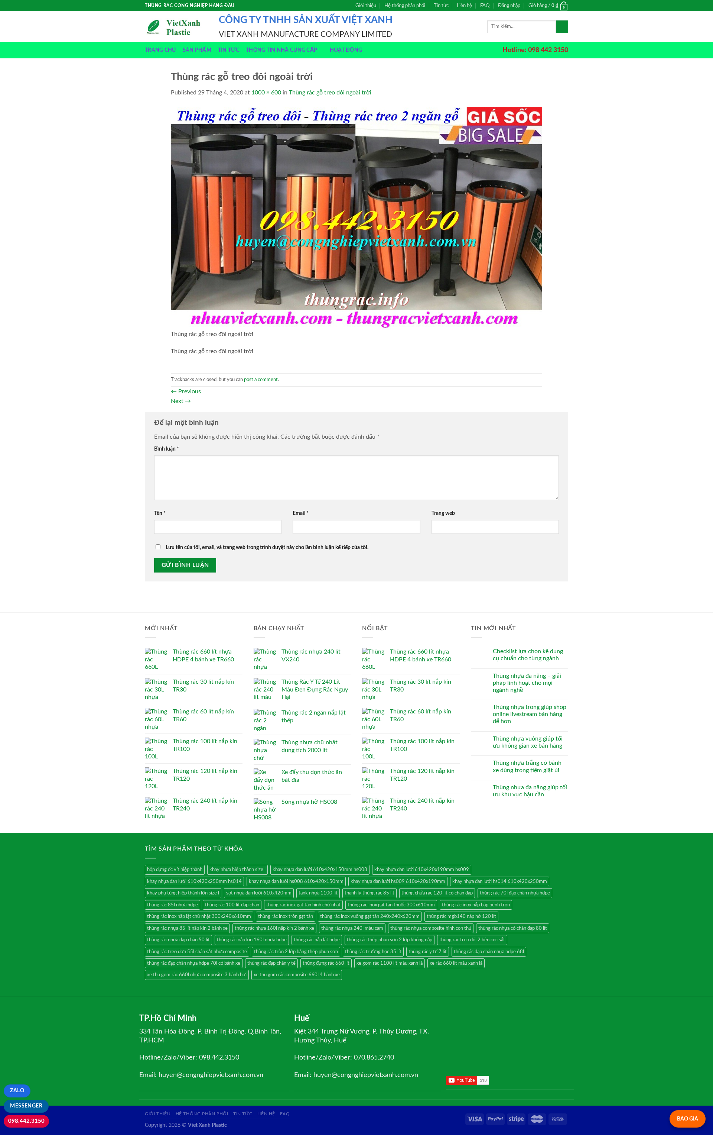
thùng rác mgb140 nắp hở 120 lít (461, 916)
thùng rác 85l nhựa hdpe (172, 905)
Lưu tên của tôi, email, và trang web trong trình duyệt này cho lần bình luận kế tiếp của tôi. (267, 547)
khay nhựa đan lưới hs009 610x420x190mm (398, 881)
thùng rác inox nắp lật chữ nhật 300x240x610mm (199, 916)
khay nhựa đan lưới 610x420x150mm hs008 (320, 869)
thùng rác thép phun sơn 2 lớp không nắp (389, 940)
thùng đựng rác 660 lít (326, 963)
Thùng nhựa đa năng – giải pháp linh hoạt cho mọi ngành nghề (527, 683)
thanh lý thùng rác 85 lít (369, 893)
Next (181, 401)
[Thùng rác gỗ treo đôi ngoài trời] (356, 218)
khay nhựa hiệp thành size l (237, 869)
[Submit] (562, 26)
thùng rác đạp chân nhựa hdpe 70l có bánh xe (193, 963)
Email (301, 513)
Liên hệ (464, 5)
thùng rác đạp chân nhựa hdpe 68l (489, 951)
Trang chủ (160, 50)
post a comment (261, 379)
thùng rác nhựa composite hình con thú (430, 928)
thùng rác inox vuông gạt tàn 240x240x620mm (370, 916)
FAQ (484, 5)
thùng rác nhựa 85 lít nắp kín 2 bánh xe (187, 928)
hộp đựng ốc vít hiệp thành (174, 869)
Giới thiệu (365, 5)
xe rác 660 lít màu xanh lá (456, 963)
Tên (160, 513)
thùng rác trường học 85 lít (373, 951)
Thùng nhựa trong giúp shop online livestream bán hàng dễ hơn (529, 714)
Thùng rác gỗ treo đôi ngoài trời (330, 93)
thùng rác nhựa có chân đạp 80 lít (512, 928)
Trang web (443, 513)
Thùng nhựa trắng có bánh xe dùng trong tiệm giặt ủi (527, 766)
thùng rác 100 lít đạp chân (232, 905)
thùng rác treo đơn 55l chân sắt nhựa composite (197, 951)
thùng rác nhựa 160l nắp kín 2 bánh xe (274, 928)
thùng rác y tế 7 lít (427, 951)
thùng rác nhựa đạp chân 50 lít (178, 940)
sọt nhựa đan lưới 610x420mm (259, 893)
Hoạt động (346, 50)
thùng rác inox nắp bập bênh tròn (476, 905)
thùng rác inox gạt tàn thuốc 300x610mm (391, 905)
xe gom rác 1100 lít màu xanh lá (389, 963)
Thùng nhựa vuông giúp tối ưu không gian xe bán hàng (528, 742)
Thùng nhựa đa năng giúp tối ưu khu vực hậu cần (530, 790)
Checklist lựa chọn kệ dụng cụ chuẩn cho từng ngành (528, 654)
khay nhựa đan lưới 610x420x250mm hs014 (194, 881)
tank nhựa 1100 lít (318, 893)
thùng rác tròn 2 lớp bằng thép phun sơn (296, 951)
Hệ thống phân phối (404, 5)
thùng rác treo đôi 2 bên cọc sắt (472, 940)
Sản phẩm (197, 50)
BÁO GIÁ (687, 1119)
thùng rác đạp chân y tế (271, 963)
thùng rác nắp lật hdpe (317, 940)
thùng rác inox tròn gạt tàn (285, 916)
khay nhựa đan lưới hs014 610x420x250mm (499, 881)
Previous (186, 391)
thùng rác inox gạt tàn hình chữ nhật (303, 905)
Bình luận (166, 449)
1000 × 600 (266, 93)
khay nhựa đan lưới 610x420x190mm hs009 (421, 869)
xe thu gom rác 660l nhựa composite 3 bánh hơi (197, 975)
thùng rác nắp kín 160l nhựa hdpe (252, 940)
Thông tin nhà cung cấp (281, 50)
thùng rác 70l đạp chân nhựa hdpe (515, 893)
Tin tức (441, 5)
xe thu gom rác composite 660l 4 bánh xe (297, 975)
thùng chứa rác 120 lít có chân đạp (437, 893)
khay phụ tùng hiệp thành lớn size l (183, 893)
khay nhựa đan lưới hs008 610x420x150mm (296, 881)
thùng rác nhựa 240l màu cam (352, 928)
